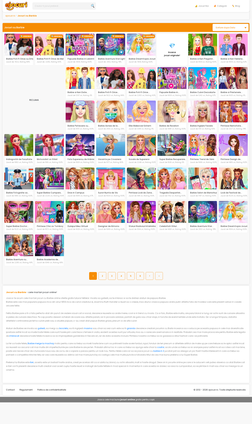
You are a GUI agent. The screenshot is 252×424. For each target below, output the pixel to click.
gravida (131, 328)
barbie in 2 (158, 350)
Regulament (26, 389)
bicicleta (63, 328)
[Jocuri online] (16, 5)
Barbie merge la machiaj (41, 343)
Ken (32, 362)
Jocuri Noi (203, 5)
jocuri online (127, 399)
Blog (237, 5)
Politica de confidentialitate (51, 389)
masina (88, 328)
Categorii (222, 5)
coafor (160, 347)
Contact (10, 389)
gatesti (41, 328)
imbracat (14, 335)
